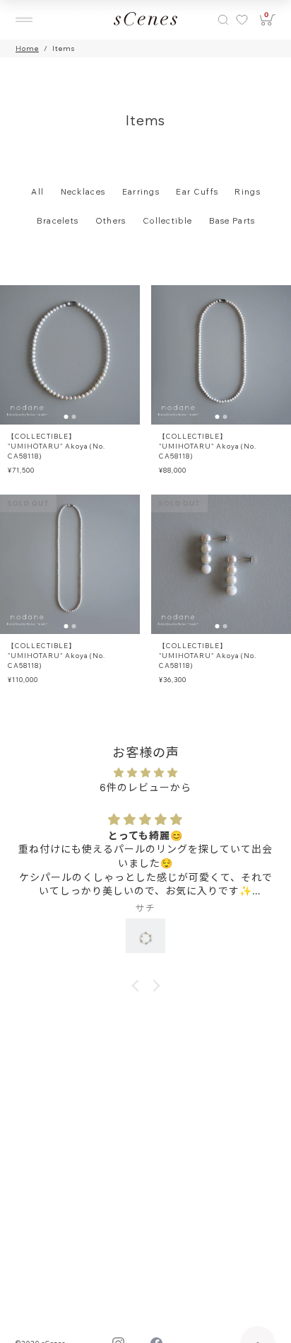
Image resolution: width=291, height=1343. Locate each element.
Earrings (141, 192)
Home (27, 48)
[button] (137, 986)
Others (110, 221)
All (37, 192)
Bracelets (58, 221)
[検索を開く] (223, 20)
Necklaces (83, 192)
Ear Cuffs (197, 192)
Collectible (167, 221)
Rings (247, 192)
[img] (145, 772)
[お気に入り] (241, 20)
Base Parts (232, 221)
